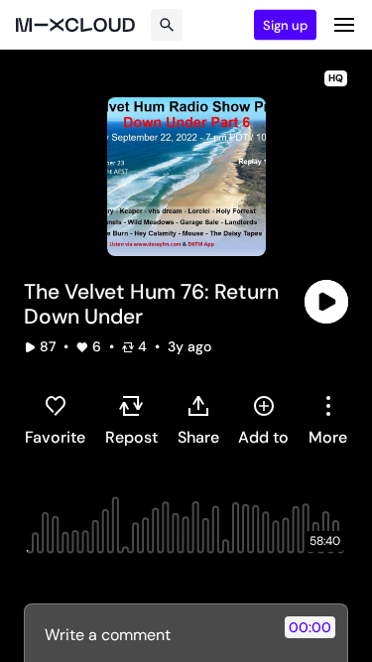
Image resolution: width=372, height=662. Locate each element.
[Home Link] (75, 25)
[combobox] (328, 420)
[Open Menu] (344, 25)
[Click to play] (326, 302)
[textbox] (153, 634)
